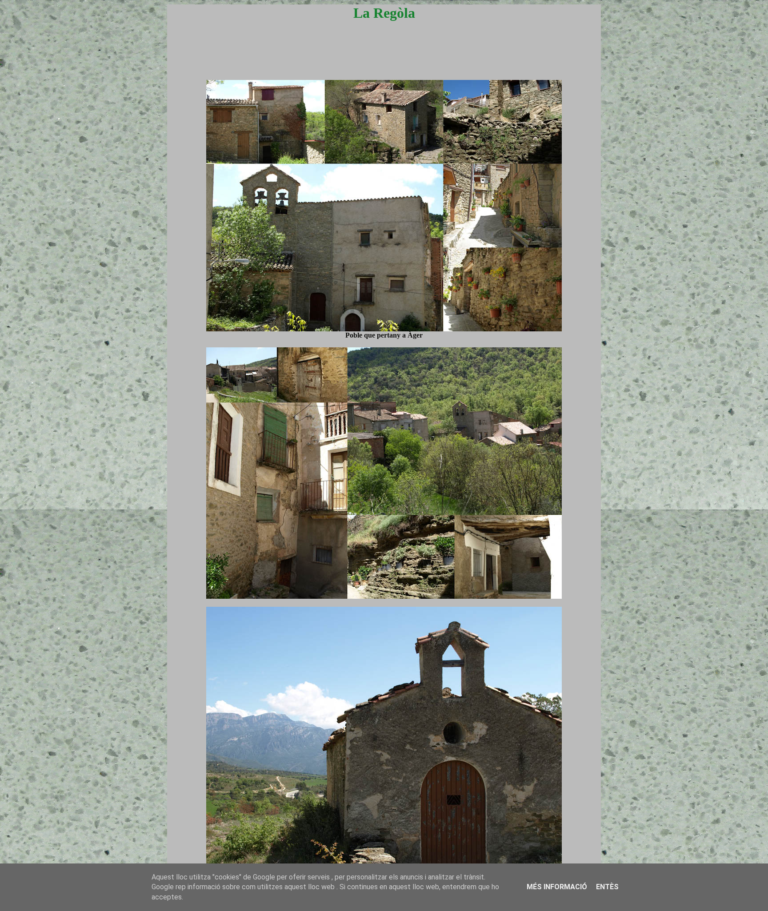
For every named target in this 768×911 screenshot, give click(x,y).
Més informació (557, 887)
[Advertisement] (384, 59)
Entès (607, 887)
